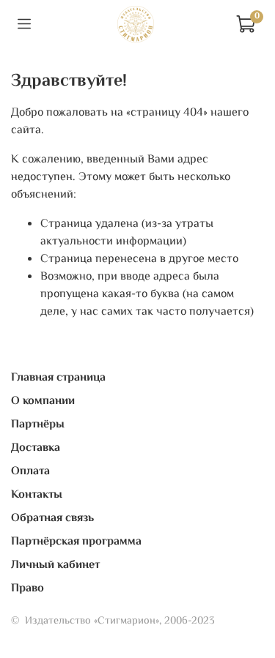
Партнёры (38, 425)
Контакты (36, 495)
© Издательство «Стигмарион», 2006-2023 (113, 621)
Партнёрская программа (76, 542)
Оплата (30, 472)
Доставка (35, 448)
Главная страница (58, 378)
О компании (43, 401)
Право (27, 589)
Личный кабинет (55, 565)
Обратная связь (52, 518)
